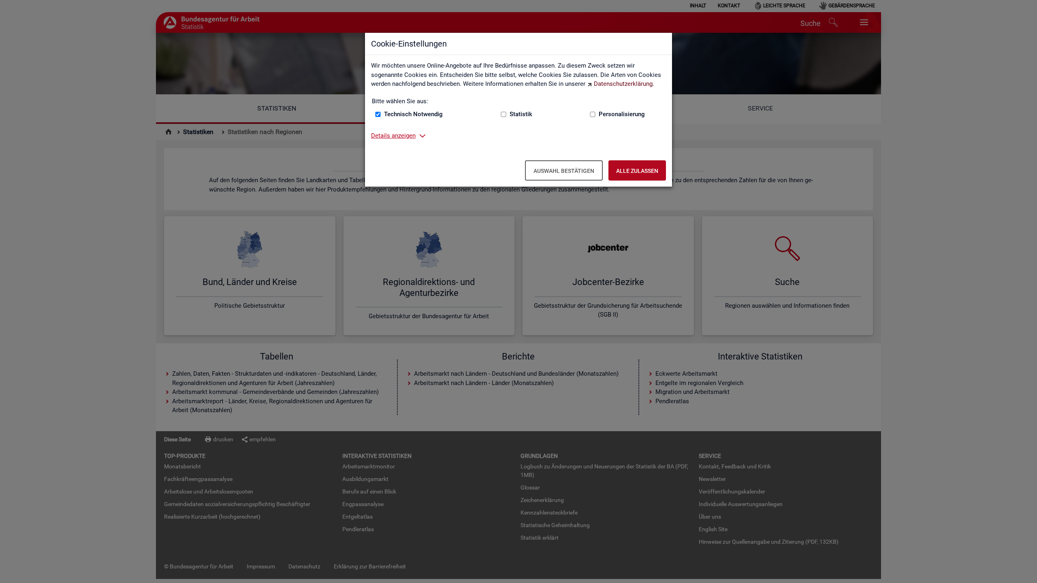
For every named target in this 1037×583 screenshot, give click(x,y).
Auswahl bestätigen (563, 171)
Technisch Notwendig (413, 114)
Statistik (521, 114)
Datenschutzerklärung (623, 83)
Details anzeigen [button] (393, 135)
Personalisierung (622, 114)
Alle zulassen (637, 171)
